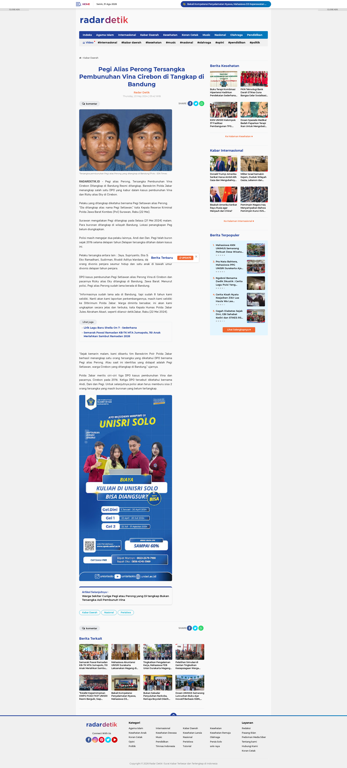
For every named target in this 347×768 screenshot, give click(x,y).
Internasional (127, 35)
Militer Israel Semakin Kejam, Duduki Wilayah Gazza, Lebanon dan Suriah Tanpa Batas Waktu (253, 177)
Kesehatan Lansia (192, 732)
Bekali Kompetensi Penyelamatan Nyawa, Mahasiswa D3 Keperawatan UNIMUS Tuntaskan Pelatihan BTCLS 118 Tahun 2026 (227, 4)
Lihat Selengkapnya (238, 329)
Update (186, 257)
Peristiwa (126, 612)
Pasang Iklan (249, 732)
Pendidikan (254, 35)
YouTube (117, 744)
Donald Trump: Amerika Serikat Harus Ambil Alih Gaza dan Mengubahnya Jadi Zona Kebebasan (223, 177)
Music (206, 35)
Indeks (87, 35)
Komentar (91, 103)
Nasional (220, 35)
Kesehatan (170, 35)
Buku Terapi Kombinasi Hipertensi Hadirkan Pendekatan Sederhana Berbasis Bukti (223, 92)
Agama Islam (105, 35)
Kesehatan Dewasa (166, 732)
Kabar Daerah (149, 35)
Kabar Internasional (226, 151)
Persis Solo (216, 741)
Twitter (109, 744)
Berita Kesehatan (224, 66)
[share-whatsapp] (201, 103)
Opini (220, 42)
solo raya (215, 746)
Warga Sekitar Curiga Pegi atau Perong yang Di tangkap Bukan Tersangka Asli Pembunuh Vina (125, 598)
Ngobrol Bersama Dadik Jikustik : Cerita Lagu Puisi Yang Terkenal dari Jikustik (229, 281)
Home (86, 4)
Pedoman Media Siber (254, 737)
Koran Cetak (190, 35)
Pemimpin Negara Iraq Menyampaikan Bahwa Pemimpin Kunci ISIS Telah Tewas (253, 207)
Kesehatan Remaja (220, 732)
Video (89, 42)
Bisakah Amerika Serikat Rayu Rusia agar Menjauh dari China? (223, 207)
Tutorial (187, 746)
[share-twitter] (195, 103)
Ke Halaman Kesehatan (238, 136)
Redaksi (246, 728)
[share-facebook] (190, 103)
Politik (256, 42)
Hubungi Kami (250, 746)
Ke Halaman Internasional (238, 221)
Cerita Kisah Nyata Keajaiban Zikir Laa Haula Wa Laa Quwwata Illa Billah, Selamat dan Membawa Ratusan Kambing (228, 298)
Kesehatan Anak (138, 732)
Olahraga (236, 35)
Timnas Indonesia (165, 746)
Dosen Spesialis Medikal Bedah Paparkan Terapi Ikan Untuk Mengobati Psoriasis (253, 123)
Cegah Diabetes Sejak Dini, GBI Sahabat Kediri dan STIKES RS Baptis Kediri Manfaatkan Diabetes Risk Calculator (229, 314)
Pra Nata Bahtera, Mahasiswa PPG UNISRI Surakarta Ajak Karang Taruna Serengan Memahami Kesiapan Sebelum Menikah (229, 265)
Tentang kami (249, 741)
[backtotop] (173, 716)
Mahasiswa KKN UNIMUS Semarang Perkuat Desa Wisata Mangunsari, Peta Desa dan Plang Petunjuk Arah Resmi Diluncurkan (230, 248)
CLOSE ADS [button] (14, 9)
